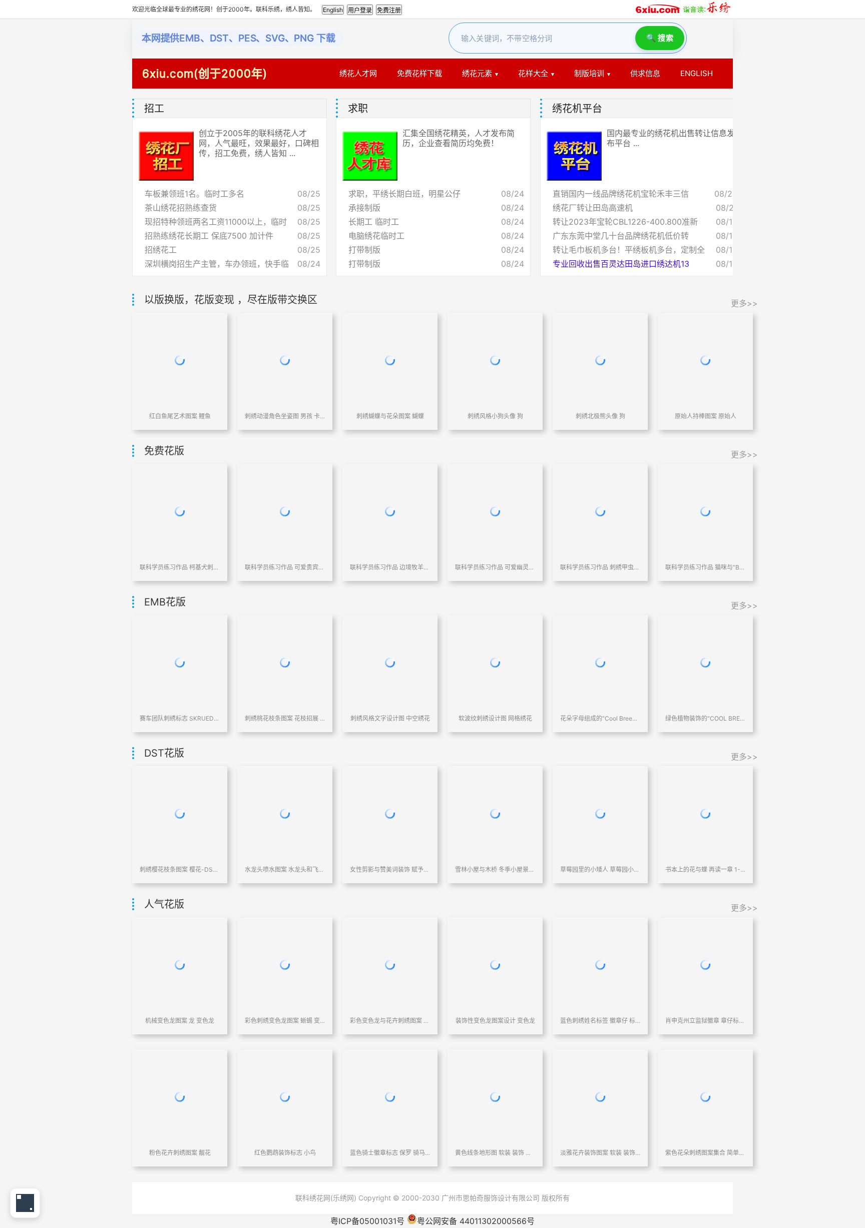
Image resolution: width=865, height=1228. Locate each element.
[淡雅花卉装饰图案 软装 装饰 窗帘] (600, 1096)
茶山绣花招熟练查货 (181, 208)
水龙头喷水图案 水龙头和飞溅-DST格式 (285, 869)
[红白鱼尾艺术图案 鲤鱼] (179, 360)
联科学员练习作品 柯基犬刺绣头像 (180, 567)
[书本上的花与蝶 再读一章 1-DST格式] (705, 813)
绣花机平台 (577, 109)
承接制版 (364, 208)
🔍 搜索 (659, 38)
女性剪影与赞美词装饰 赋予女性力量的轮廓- (390, 869)
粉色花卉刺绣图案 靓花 (180, 1152)
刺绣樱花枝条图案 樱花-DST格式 (180, 869)
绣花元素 (477, 73)
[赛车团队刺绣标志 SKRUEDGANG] (179, 662)
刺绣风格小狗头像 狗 (495, 416)
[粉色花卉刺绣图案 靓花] (179, 1096)
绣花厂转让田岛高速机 (593, 208)
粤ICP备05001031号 (367, 1221)
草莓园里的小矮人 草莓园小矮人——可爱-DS (600, 869)
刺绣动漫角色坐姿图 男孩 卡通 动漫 (285, 416)
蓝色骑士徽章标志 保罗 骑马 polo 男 (390, 1152)
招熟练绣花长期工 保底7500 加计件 (209, 236)
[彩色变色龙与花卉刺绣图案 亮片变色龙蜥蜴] (390, 964)
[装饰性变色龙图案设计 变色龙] (495, 964)
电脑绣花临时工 (376, 236)
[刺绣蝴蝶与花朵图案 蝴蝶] (390, 360)
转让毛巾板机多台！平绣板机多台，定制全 (629, 250)
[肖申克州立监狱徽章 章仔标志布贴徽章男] (705, 964)
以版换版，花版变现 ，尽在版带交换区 (230, 300)
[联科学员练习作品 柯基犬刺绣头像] (179, 511)
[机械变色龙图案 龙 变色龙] (179, 964)
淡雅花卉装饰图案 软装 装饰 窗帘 (600, 1152)
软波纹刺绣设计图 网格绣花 (495, 718)
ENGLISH (696, 73)
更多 (728, 108)
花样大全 (533, 73)
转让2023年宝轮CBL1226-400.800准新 (625, 222)
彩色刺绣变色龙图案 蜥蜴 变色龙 (285, 1020)
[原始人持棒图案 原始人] (705, 360)
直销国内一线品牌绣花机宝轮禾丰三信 (621, 194)
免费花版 (164, 451)
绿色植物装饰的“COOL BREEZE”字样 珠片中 (705, 718)
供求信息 (645, 73)
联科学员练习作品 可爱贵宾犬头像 (285, 567)
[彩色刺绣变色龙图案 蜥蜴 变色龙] (284, 964)
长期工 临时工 (373, 222)
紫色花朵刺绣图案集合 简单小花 (705, 1152)
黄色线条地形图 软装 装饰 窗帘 (495, 1152)
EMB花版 (165, 602)
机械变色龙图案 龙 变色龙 (179, 1020)
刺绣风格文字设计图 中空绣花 (390, 718)
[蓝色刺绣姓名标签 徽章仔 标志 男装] (600, 964)
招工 (154, 109)
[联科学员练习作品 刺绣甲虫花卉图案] (600, 511)
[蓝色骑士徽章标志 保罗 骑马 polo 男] (390, 1096)
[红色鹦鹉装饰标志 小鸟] (284, 1096)
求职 (358, 109)
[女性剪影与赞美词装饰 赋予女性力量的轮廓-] (390, 813)
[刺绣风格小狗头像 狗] (495, 360)
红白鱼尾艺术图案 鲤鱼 (180, 416)
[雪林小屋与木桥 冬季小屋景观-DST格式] (495, 813)
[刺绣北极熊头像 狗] (600, 360)
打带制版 (364, 250)
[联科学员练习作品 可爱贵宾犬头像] (284, 511)
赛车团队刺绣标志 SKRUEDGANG (180, 718)
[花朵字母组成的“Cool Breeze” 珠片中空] (600, 662)
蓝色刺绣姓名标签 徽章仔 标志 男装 (600, 1020)
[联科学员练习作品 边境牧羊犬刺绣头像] (390, 511)
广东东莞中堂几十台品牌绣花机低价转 (621, 236)
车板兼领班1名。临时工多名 (194, 194)
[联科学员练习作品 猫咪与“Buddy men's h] (705, 511)
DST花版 (164, 753)
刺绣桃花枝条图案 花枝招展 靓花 (285, 718)
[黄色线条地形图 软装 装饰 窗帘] (495, 1096)
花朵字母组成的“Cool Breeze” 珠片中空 (600, 718)
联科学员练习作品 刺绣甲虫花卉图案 (600, 567)
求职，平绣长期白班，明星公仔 (404, 194)
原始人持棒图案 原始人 (705, 416)
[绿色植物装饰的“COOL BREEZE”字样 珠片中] (705, 662)
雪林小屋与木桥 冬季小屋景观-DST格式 (495, 869)
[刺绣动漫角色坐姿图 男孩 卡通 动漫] (284, 360)
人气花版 (164, 904)
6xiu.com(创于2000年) (204, 73)
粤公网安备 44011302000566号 (476, 1221)
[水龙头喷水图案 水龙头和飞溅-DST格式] (284, 813)
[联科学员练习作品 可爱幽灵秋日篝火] (495, 511)
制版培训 (589, 73)
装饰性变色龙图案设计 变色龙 (495, 1020)
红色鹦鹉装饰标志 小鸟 (285, 1152)
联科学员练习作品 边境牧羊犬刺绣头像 (390, 567)
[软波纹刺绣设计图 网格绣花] (495, 662)
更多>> (744, 303)
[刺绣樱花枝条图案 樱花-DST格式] (179, 813)
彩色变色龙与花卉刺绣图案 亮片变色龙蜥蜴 (390, 1020)
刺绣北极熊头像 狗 (600, 416)
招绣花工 (161, 250)
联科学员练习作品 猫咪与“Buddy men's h (705, 567)
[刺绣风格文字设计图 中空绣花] (390, 662)
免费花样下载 (419, 73)
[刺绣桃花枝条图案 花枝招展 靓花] (284, 662)
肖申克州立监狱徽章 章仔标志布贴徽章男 (705, 1020)
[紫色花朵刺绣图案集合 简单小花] (705, 1096)
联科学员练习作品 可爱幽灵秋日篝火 (495, 567)
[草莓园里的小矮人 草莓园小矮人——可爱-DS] (600, 813)
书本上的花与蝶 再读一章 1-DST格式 (705, 869)
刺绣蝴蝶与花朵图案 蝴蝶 (390, 416)
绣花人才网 (358, 73)
